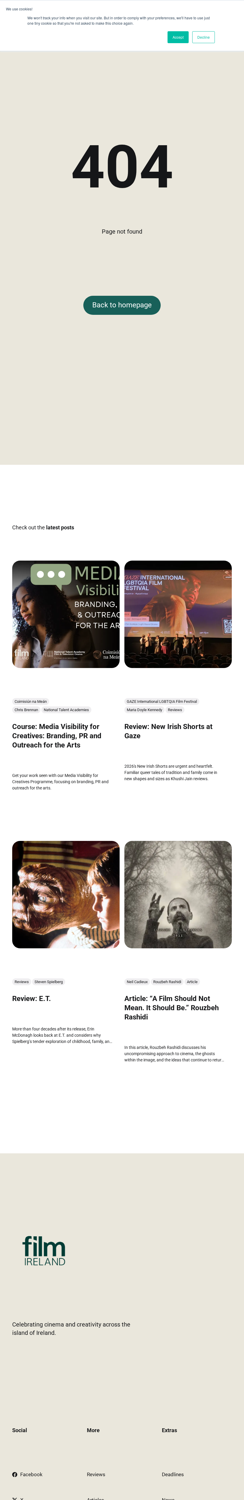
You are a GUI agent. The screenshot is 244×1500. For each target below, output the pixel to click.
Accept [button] (178, 37)
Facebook (31, 1474)
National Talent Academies (66, 710)
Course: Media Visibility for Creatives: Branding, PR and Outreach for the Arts (56, 735)
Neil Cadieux (137, 982)
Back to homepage (122, 305)
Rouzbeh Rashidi (167, 982)
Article (192, 982)
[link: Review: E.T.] (66, 946)
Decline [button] (203, 37)
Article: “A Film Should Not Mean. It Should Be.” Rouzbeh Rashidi (171, 1007)
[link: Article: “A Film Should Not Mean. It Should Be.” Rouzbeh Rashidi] (178, 946)
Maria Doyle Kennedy (144, 710)
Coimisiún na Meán (31, 701)
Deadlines (173, 1474)
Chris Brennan (26, 710)
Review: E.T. (31, 998)
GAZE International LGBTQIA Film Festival (162, 701)
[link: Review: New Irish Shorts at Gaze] (178, 666)
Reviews (175, 710)
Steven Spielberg (49, 982)
